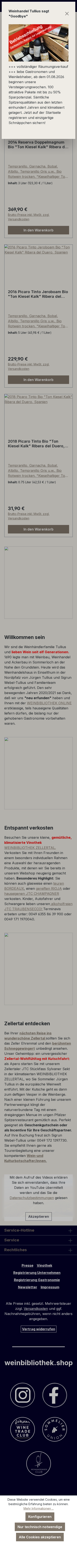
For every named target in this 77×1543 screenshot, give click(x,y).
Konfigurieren (40, 1516)
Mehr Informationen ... (39, 1508)
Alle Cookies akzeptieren (40, 1537)
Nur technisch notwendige (40, 1527)
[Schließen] (67, 13)
